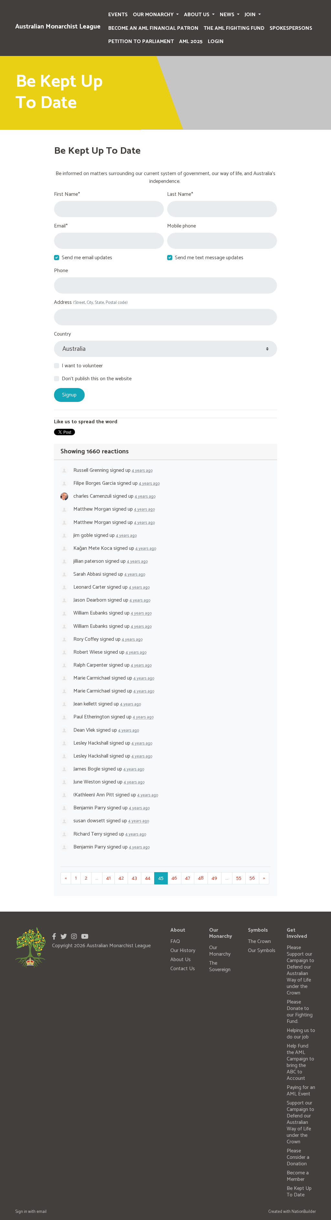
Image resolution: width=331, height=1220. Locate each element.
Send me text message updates (209, 258)
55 (238, 878)
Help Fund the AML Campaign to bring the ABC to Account (300, 1062)
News (228, 14)
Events (118, 14)
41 (108, 878)
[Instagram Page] (74, 937)
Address (91, 302)
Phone (61, 271)
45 (161, 878)
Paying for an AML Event (301, 1090)
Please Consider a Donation (298, 1157)
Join (251, 14)
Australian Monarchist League (58, 26)
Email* (61, 226)
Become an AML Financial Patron (153, 28)
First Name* (67, 194)
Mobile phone (181, 226)
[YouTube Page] (85, 937)
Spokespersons (291, 28)
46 (174, 878)
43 (134, 878)
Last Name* (180, 194)
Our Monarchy (154, 14)
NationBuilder (304, 1211)
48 (201, 878)
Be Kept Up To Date (299, 1191)
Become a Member (298, 1176)
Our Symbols (261, 950)
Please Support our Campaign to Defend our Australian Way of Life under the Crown (300, 970)
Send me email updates (87, 258)
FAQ (175, 941)
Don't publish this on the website (97, 379)
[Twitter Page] (63, 937)
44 (147, 878)
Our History (182, 950)
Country (62, 334)
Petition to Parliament (141, 41)
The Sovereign (219, 966)
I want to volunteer (82, 366)
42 (121, 878)
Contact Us (182, 968)
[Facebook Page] (54, 937)
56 (252, 878)
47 (187, 878)
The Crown (259, 941)
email (42, 1211)
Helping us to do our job (301, 1033)
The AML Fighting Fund (234, 28)
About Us (197, 14)
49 (214, 878)
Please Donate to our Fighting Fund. (300, 1012)
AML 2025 (191, 41)
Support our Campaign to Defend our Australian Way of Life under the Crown (300, 1122)
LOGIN (216, 41)
